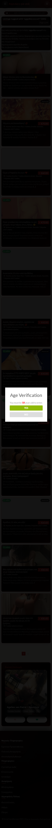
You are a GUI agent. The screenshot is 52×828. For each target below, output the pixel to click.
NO (26, 414)
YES (26, 408)
